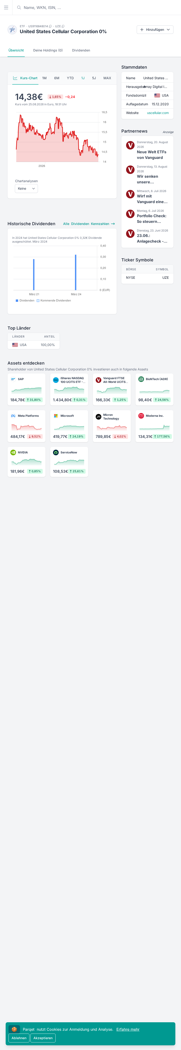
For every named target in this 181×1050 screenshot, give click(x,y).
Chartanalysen (26, 181)
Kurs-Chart (28, 78)
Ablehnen (19, 1038)
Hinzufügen (155, 29)
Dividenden (81, 50)
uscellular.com (158, 113)
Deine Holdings (48, 50)
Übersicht (16, 50)
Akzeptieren (43, 1038)
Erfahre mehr (128, 1029)
